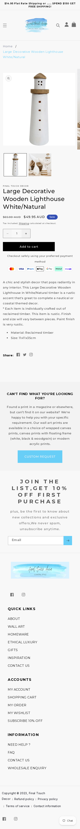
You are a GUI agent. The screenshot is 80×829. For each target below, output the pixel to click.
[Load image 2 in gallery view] (40, 164)
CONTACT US (19, 666)
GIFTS (13, 650)
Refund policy (24, 799)
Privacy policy (48, 799)
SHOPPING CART (22, 697)
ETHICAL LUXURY (22, 642)
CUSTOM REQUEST (40, 456)
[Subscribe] (67, 540)
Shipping (24, 223)
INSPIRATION (19, 658)
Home (7, 46)
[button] (5, 25)
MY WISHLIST (19, 713)
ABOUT (14, 619)
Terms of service (18, 806)
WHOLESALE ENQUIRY (27, 768)
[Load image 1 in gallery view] (15, 164)
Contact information (47, 806)
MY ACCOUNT (19, 689)
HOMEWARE (18, 634)
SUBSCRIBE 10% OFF (25, 721)
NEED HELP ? (19, 745)
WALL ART (16, 626)
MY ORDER (17, 705)
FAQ (11, 752)
